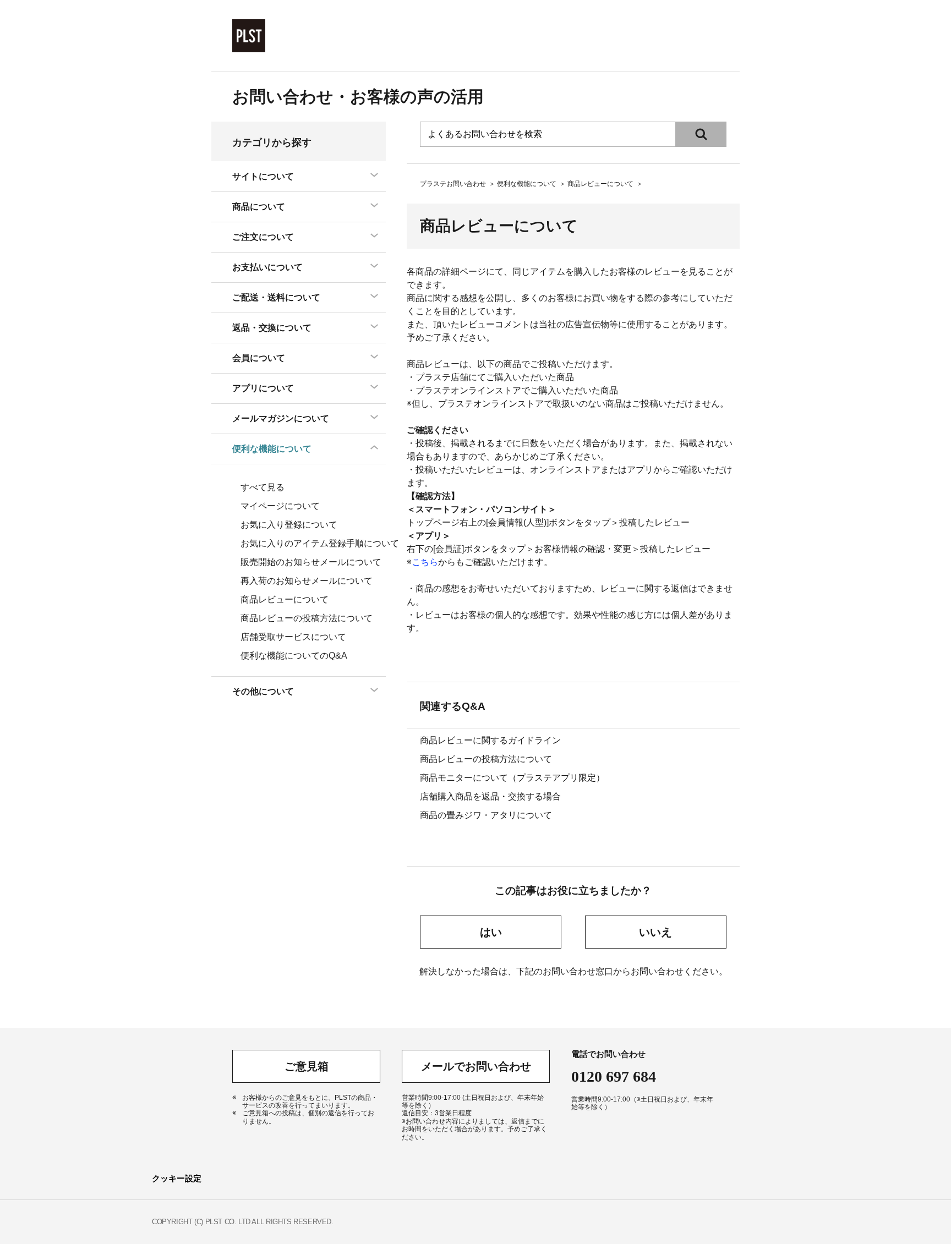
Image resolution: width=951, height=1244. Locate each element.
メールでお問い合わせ (476, 1066)
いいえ (655, 932)
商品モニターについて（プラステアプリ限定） (512, 777)
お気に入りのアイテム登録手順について (320, 543)
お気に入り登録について (289, 524)
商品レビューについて (600, 184)
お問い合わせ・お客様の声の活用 (358, 96)
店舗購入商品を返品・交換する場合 (490, 796)
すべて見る (263, 487)
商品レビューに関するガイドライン (490, 740)
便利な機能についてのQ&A (294, 655)
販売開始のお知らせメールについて (311, 562)
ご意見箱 (307, 1066)
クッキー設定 (176, 1178)
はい (491, 932)
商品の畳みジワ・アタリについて (486, 815)
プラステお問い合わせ (453, 184)
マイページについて (280, 506)
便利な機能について (526, 184)
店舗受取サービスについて (293, 637)
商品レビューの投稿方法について (486, 759)
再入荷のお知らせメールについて (307, 580)
